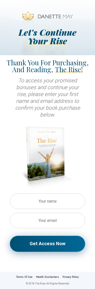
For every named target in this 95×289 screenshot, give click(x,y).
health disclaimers (47, 277)
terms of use (24, 277)
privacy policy (71, 277)
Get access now (47, 243)
